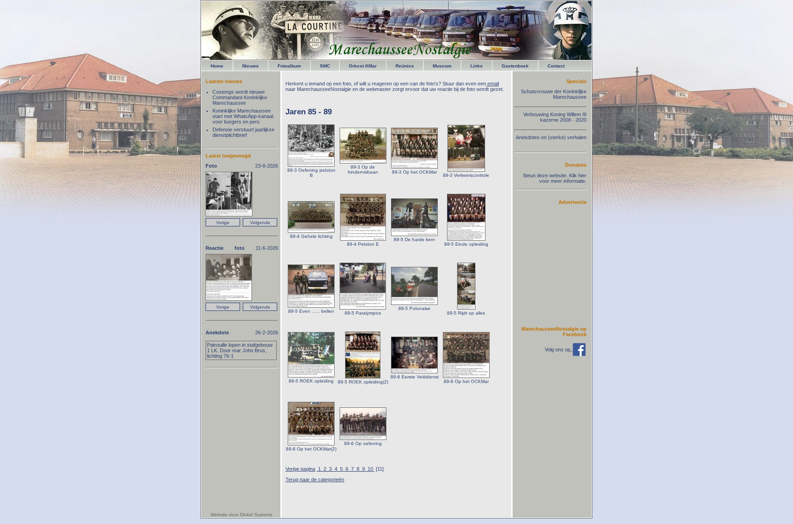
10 (370, 469)
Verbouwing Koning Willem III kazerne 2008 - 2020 (554, 117)
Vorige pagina (300, 469)
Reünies (405, 65)
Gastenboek (515, 65)
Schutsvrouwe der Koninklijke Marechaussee (553, 94)
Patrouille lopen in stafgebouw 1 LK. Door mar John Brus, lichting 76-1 (240, 350)
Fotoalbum (289, 65)
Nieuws (250, 65)
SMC (325, 65)
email (492, 83)
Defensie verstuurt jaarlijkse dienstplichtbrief (243, 132)
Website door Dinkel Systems (241, 514)
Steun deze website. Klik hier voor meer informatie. (554, 178)
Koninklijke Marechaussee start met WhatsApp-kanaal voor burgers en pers (242, 116)
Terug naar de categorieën (314, 479)
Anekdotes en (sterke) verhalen (551, 137)
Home (217, 65)
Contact (555, 65)
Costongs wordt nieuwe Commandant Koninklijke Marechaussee (239, 97)
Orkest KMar (363, 65)
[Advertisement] (558, 265)
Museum (442, 65)
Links (476, 65)
